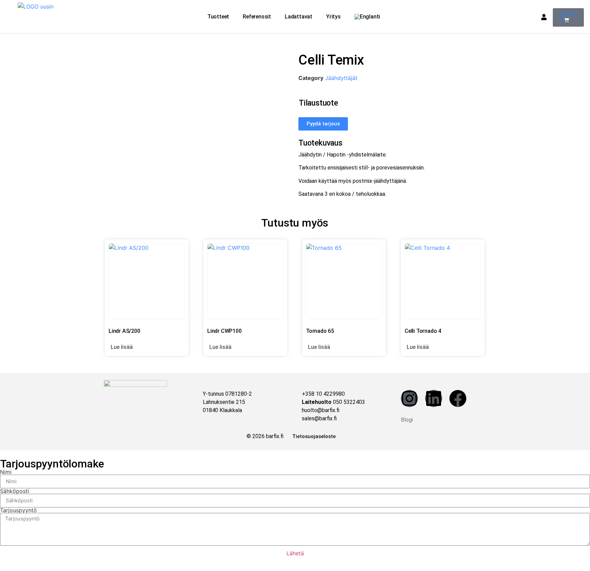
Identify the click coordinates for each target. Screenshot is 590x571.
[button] (220, 17)
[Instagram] (409, 398)
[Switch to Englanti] (367, 17)
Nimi (6, 472)
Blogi (407, 420)
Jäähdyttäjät (341, 77)
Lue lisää (122, 347)
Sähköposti (14, 491)
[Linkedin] (433, 398)
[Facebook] (457, 398)
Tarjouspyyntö (18, 510)
